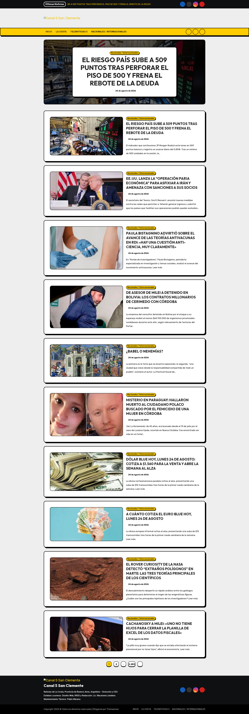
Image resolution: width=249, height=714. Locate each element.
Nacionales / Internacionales (124, 53)
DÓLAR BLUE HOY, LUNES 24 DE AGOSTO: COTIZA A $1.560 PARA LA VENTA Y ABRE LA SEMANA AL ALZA (162, 464)
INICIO (49, 31)
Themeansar (112, 709)
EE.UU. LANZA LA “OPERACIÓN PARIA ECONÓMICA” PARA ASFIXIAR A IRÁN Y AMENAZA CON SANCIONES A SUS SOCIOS (161, 183)
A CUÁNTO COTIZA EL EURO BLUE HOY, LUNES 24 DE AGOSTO (159, 516)
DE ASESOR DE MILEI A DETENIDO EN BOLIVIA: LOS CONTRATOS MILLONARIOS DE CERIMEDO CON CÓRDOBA (161, 297)
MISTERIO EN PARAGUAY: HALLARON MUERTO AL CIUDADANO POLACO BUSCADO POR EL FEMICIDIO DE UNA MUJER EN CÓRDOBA (157, 407)
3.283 (131, 664)
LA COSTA (61, 31)
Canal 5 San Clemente (63, 685)
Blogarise (97, 709)
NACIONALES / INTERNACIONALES (108, 31)
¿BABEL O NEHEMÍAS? (144, 351)
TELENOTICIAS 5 (78, 31)
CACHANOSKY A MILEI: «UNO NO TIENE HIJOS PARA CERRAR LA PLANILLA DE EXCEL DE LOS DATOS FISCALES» (159, 628)
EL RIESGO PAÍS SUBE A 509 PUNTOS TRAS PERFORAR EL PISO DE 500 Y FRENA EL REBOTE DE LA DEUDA (124, 71)
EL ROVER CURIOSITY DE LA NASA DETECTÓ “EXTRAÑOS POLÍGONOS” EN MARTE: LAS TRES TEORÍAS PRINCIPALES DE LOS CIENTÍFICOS (160, 571)
